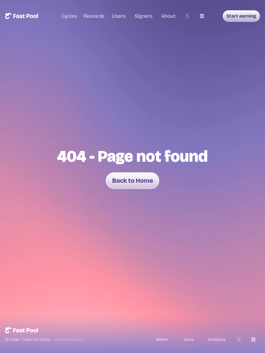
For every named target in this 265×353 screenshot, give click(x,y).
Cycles (69, 16)
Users (119, 16)
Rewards (94, 16)
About (168, 16)
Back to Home (132, 180)
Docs (189, 339)
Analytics (217, 339)
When (162, 339)
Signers (144, 16)
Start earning (241, 16)
